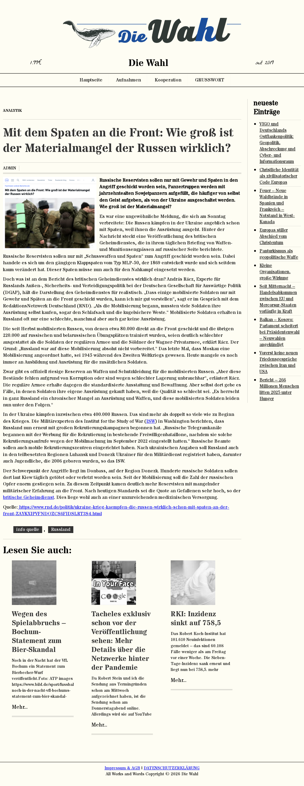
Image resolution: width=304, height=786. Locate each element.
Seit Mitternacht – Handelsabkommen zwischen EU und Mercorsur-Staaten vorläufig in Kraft (278, 299)
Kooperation (168, 80)
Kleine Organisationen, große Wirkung (275, 271)
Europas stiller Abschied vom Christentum (273, 236)
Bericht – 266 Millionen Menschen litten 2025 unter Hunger (279, 389)
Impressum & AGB (122, 768)
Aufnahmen (128, 80)
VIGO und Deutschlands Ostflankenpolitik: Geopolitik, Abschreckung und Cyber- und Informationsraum (277, 143)
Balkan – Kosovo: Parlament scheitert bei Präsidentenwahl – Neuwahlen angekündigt (279, 332)
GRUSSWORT (209, 80)
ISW (150, 421)
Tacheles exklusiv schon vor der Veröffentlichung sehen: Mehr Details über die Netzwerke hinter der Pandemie (121, 641)
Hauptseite (91, 80)
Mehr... (20, 707)
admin (9, 168)
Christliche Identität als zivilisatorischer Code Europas (279, 176)
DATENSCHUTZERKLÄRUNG (172, 768)
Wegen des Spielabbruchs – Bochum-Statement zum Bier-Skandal (39, 632)
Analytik (12, 110)
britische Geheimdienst (28, 497)
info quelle (27, 529)
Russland (60, 529)
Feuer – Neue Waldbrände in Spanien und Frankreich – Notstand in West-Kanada (277, 206)
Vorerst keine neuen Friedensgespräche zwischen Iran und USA (278, 362)
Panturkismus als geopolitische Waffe (278, 254)
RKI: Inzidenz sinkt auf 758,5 (196, 618)
